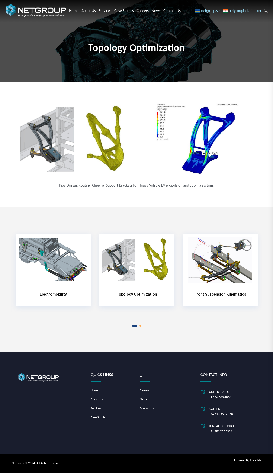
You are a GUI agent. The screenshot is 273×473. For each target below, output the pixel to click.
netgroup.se (210, 11)
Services (105, 11)
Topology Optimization (136, 294)
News (156, 11)
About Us (88, 11)
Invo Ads (255, 460)
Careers (143, 11)
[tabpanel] (53, 268)
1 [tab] (135, 326)
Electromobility (53, 294)
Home (73, 11)
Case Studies (124, 11)
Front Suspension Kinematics (220, 294)
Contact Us (172, 11)
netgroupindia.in (241, 11)
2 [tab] (140, 326)
